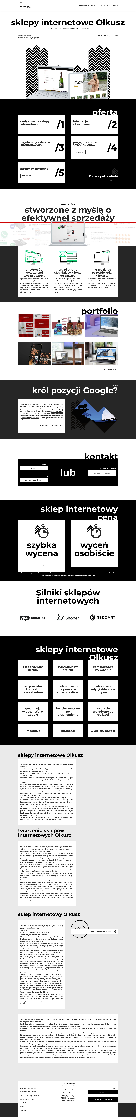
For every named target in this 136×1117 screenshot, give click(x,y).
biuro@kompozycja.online (34, 480)
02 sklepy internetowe (28, 1092)
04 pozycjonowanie (27, 1099)
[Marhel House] (68, 353)
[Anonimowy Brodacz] (68, 325)
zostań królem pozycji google (50, 426)
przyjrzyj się (79, 152)
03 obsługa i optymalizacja (29, 1095)
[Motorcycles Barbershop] (34, 353)
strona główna (84, 5)
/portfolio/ (24, 1103)
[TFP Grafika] (101, 325)
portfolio (102, 5)
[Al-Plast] (101, 353)
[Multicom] (34, 325)
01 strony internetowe (28, 1088)
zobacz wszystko (110, 370)
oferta (93, 5)
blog (108, 5)
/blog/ (22, 1106)
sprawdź (113, 40)
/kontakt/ (23, 1110)
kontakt (115, 5)
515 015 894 (34, 468)
